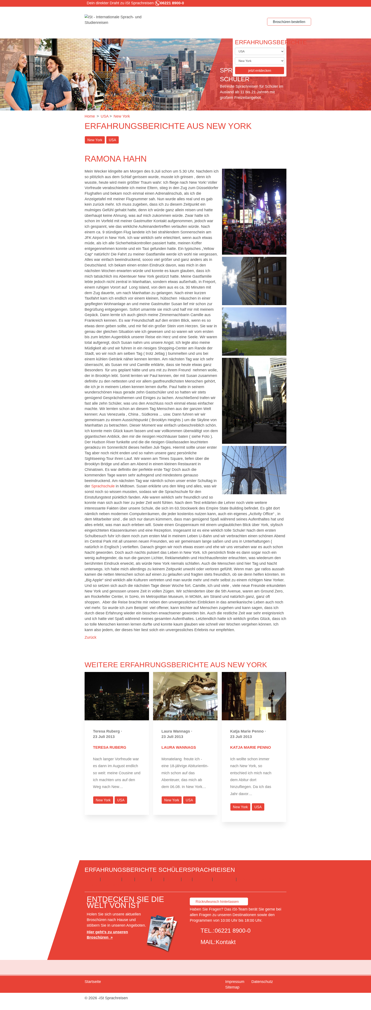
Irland (128, 879)
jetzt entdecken (259, 70)
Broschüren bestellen (289, 22)
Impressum (234, 981)
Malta (157, 879)
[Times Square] (254, 212)
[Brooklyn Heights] (254, 331)
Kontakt (226, 942)
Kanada (143, 879)
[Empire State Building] (254, 281)
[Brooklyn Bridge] (254, 470)
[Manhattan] (254, 401)
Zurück (90, 637)
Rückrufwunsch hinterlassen (217, 901)
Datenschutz (262, 981)
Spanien (173, 879)
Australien (202, 879)
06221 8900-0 (233, 930)
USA (112, 140)
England (92, 879)
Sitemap (232, 987)
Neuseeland (224, 879)
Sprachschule (103, 486)
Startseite (93, 981)
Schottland (247, 879)
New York (94, 140)
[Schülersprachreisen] (117, 20)
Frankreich (111, 879)
